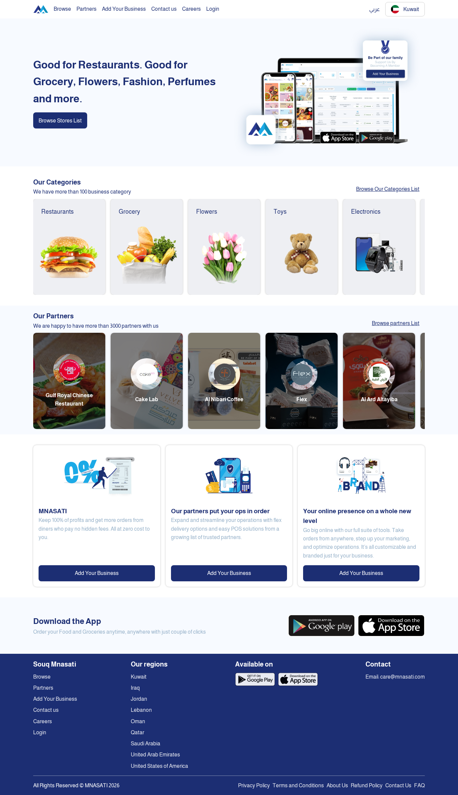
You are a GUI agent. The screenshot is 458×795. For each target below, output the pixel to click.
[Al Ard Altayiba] (379, 427)
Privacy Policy (254, 785)
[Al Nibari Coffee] (224, 427)
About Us (337, 785)
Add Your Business (97, 573)
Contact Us (398, 785)
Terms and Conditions (298, 785)
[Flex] (302, 427)
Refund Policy (367, 785)
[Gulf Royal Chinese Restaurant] (69, 427)
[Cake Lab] (147, 427)
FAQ (419, 785)
